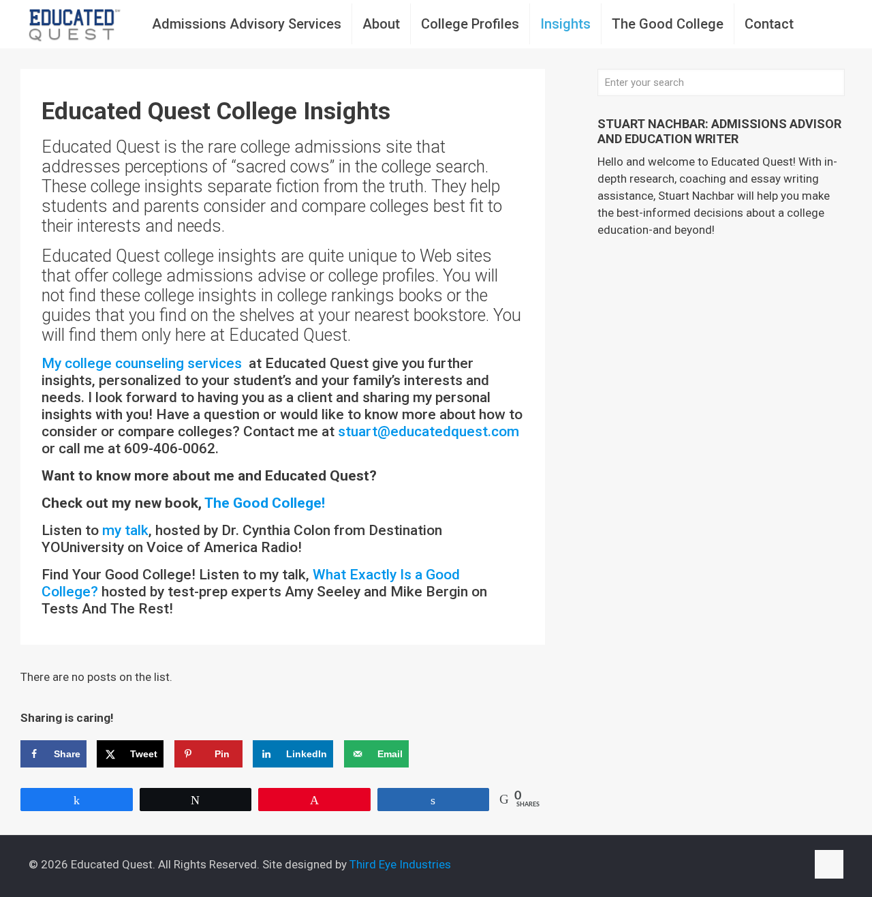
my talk (125, 530)
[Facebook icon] (753, 865)
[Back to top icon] (829, 864)
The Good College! (264, 503)
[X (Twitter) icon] (767, 865)
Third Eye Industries (400, 864)
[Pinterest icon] (796, 865)
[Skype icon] (739, 865)
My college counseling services (143, 363)
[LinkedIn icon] (782, 865)
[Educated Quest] (75, 24)
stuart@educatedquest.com (428, 431)
